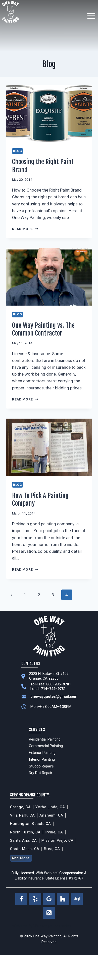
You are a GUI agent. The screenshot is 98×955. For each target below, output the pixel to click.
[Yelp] (35, 899)
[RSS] (49, 913)
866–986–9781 (58, 684)
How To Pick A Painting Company (40, 499)
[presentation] (49, 113)
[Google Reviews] (49, 899)
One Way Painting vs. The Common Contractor (43, 329)
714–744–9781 (53, 689)
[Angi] (77, 899)
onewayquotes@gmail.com (53, 696)
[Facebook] (21, 899)
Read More (25, 229)
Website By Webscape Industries (41, 926)
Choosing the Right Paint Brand (43, 165)
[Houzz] (63, 899)
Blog (17, 151)
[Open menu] (91, 16)
